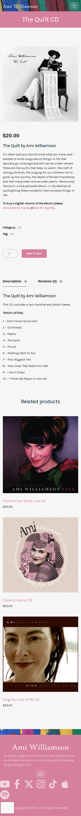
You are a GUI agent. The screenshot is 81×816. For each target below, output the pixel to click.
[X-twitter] (29, 784)
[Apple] (65, 784)
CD (19, 227)
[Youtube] (4, 784)
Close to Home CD (17, 600)
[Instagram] (41, 784)
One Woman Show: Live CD (24, 501)
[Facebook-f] (16, 784)
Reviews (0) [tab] (47, 281)
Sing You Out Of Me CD (21, 699)
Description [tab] (12, 281)
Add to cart (34, 253)
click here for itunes (16, 208)
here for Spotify (44, 208)
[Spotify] (4, 794)
